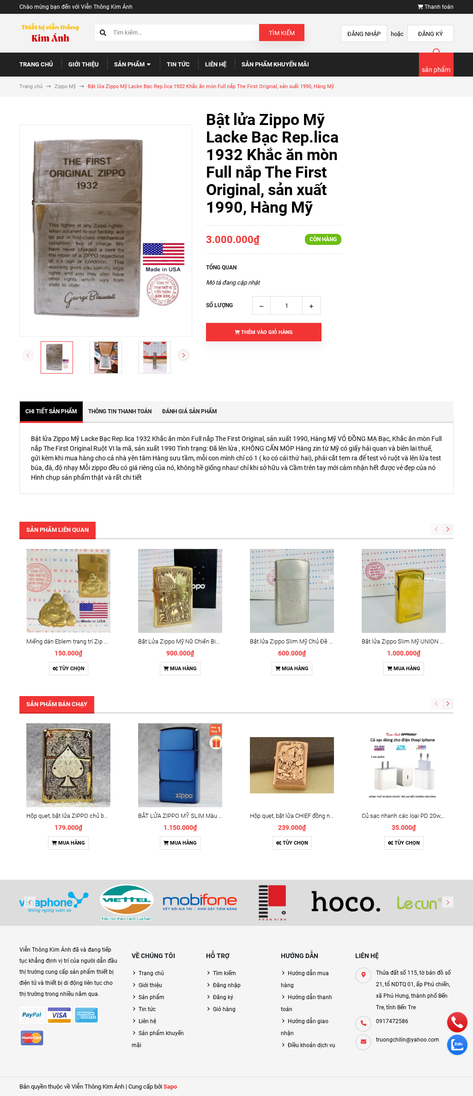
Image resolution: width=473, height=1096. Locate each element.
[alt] (419, 902)
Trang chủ (36, 64)
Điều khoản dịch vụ (311, 1045)
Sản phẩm (130, 64)
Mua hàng (183, 669)
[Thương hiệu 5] (346, 902)
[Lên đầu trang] (460, 1078)
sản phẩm (436, 69)
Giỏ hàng (224, 1009)
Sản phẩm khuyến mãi (275, 64)
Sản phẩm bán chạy (56, 704)
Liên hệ (215, 64)
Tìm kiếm (282, 33)
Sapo (170, 1086)
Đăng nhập (364, 33)
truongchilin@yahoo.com (407, 1039)
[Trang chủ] (49, 33)
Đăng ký (430, 33)
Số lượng (219, 305)
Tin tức (178, 64)
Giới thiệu (83, 64)
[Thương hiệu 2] (126, 902)
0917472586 (392, 1021)
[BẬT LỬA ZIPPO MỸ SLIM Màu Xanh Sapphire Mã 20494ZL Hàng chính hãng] (180, 765)
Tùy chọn (71, 669)
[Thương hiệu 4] (273, 902)
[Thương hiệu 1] (53, 902)
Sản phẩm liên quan (57, 529)
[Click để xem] (106, 230)
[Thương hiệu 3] (200, 902)
